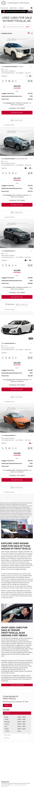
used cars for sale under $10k (20, 650)
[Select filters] (29, 33)
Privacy (16, 784)
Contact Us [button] (7, 705)
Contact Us (12, 784)
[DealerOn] (5, 781)
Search (27, 26)
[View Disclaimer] (16, 81)
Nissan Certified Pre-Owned (15, 575)
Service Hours (7, 735)
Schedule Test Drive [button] (17, 108)
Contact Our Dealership (17, 685)
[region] (17, 96)
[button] (32, 51)
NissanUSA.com (4, 786)
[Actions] (31, 66)
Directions (13, 8)
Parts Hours (6, 738)
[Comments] (29, 81)
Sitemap (24, 784)
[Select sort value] (31, 33)
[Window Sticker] (31, 81)
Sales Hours (7, 713)
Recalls (20, 784)
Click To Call (17, 113)
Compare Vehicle (9, 125)
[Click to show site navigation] (31, 8)
